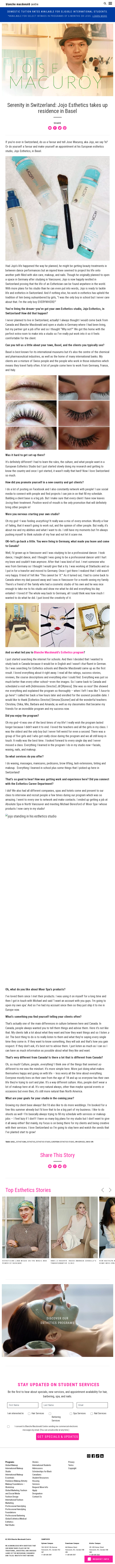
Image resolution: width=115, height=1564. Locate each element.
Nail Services (100, 1413)
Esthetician (21, 1142)
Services (36, 1484)
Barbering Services (56, 1419)
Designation (37, 1493)
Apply (34, 1490)
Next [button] (110, 1190)
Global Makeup (11, 1465)
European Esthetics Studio (62, 1142)
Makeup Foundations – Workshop (15, 1485)
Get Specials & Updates (58, 1436)
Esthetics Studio (43, 1142)
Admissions (37, 1468)
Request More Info (40, 1487)
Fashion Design (11, 1496)
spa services (80, 1142)
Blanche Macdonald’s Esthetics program (59, 652)
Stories (35, 1462)
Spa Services (79, 1413)
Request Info (101, 1559)
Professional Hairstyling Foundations (15, 1511)
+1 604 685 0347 (46, 1555)
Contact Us (37, 1496)
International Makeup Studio (14, 1470)
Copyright (72, 1468)
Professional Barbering (15, 1515)
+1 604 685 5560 (94, 1555)
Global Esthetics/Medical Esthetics (16, 1520)
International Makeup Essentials (14, 1476)
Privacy (71, 1462)
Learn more (100, 16)
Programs (9, 1462)
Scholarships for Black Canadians (42, 1473)
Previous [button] (103, 1190)
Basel (13, 1142)
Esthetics (31, 1142)
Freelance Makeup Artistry (16, 1481)
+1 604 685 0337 (70, 1555)
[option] (25, 1232)
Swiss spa (89, 1142)
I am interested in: (15, 1413)
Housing (35, 1481)
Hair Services (37, 1413)
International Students (41, 1465)
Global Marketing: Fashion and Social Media (16, 1492)
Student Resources (40, 1478)
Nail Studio (10, 1525)
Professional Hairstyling (15, 1506)
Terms (71, 1465)
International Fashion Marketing (14, 1501)
